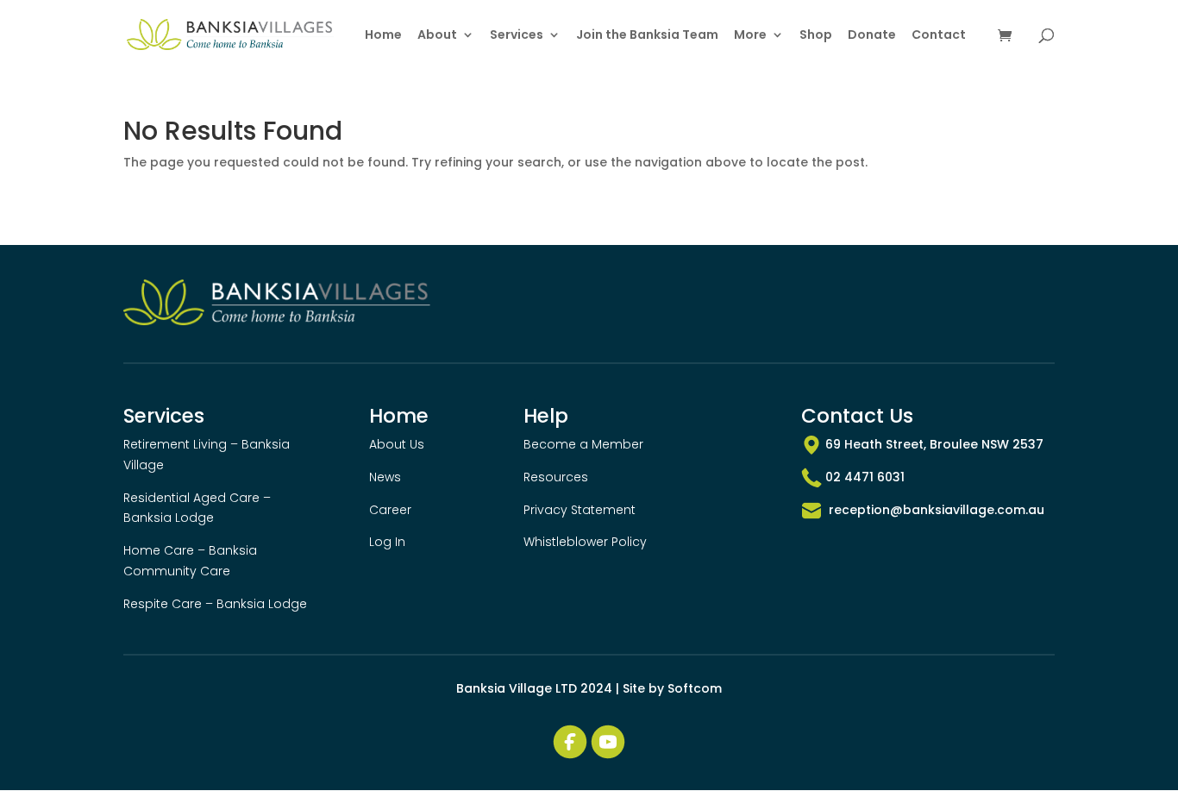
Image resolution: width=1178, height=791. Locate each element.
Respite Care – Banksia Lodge (215, 603)
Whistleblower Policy (585, 541)
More (750, 35)
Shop (815, 35)
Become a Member (583, 444)
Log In (387, 541)
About (437, 35)
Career (390, 509)
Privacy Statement (579, 509)
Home (383, 35)
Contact (939, 35)
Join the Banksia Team (647, 35)
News (385, 477)
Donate (872, 35)
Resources (555, 477)
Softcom (694, 688)
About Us (396, 444)
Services (516, 35)
